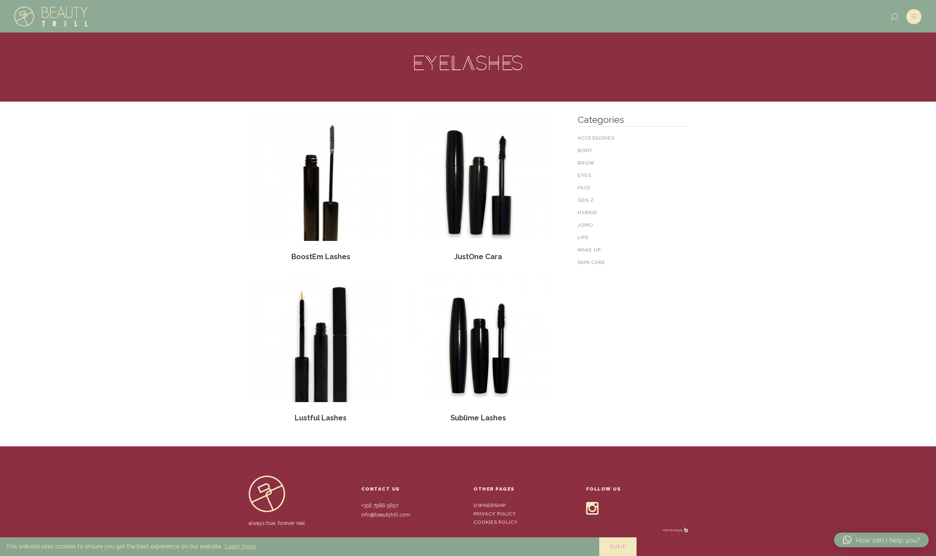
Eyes (584, 175)
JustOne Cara (478, 256)
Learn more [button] (240, 546)
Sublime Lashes (478, 417)
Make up (589, 250)
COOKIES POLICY (495, 522)
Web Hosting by (673, 530)
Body (585, 150)
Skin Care (591, 262)
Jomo (585, 225)
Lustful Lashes (321, 417)
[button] (881, 540)
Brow (586, 163)
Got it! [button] (617, 546)
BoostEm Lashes (320, 256)
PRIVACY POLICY (494, 514)
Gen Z (586, 200)
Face (584, 187)
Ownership (489, 505)
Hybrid (587, 212)
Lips (583, 237)
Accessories (596, 138)
